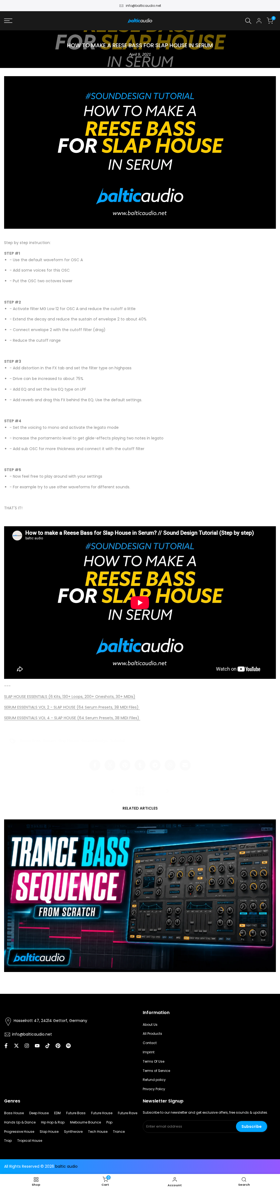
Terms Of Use (153, 1061)
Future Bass (76, 1113)
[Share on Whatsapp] (170, 765)
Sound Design (94, 741)
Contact (150, 1043)
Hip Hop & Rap (53, 1122)
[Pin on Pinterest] (124, 765)
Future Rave (127, 1113)
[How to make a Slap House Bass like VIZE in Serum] (167, 791)
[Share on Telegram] (155, 765)
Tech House (97, 1131)
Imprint (148, 1052)
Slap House (68, 741)
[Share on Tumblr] (140, 765)
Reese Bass (30, 741)
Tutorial (117, 741)
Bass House (14, 1113)
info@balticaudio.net (143, 5)
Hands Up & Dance (20, 1122)
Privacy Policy (154, 1089)
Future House (101, 1113)
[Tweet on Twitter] (109, 765)
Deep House (39, 1113)
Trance (119, 1131)
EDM (57, 1113)
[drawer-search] (248, 21)
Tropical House (29, 1140)
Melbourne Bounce (85, 1122)
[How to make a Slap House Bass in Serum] (112, 791)
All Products (152, 1033)
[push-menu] (8, 20)
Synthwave (73, 1131)
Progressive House (19, 1131)
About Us (150, 1024)
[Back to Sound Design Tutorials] (140, 791)
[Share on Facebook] (94, 765)
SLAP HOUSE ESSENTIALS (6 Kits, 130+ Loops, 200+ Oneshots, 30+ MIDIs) (69, 696)
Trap (8, 1140)
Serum (49, 741)
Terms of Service (156, 1070)
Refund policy (154, 1079)
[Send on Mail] (185, 765)
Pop (109, 1122)
